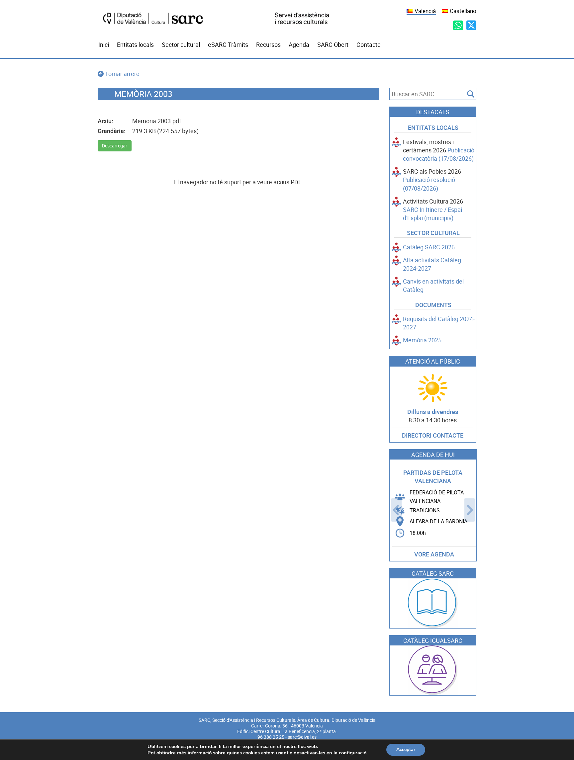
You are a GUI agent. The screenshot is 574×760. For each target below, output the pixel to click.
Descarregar (114, 145)
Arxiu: (105, 121)
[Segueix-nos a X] (471, 25)
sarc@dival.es (302, 737)
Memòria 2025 (422, 340)
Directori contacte (432, 435)
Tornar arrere (122, 73)
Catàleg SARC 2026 (429, 247)
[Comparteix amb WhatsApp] (458, 25)
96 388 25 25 (270, 737)
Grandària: (112, 130)
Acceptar (405, 749)
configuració (352, 753)
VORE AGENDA (434, 554)
